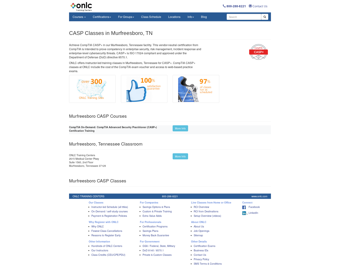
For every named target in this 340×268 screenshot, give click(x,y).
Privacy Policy (201, 259)
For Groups (125, 17)
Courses (78, 17)
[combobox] (244, 17)
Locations (174, 17)
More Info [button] (180, 128)
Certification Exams (204, 246)
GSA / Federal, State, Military (159, 246)
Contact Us (259, 6)
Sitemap (198, 235)
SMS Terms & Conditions (208, 263)
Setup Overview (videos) (207, 215)
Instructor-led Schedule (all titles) (109, 207)
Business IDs (201, 250)
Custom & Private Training (157, 211)
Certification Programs (155, 226)
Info (190, 17)
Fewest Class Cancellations (106, 231)
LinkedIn (253, 212)
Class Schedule (151, 17)
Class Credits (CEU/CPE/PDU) (108, 254)
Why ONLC (97, 226)
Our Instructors (99, 250)
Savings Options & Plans (156, 207)
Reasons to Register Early (106, 235)
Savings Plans (150, 231)
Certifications (101, 17)
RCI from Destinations (206, 211)
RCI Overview (201, 207)
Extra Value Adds (152, 215)
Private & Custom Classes (157, 254)
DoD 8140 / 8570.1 (153, 250)
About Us (199, 226)
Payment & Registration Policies (109, 215)
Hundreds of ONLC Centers (106, 246)
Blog (204, 17)
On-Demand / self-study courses (109, 211)
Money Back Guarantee (156, 235)
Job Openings (201, 231)
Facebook (253, 207)
